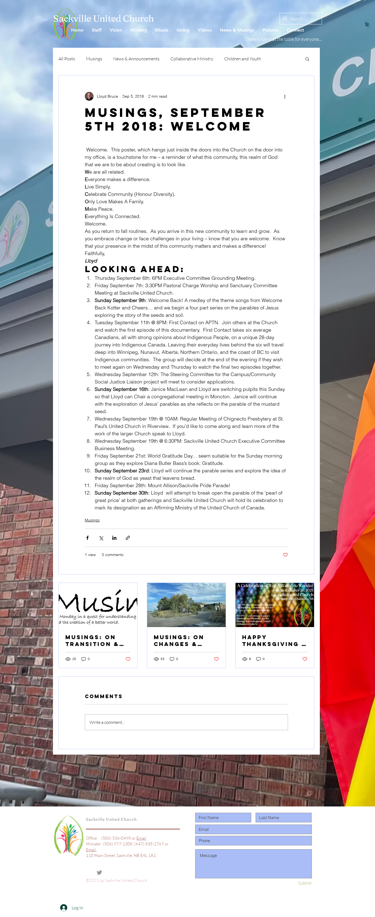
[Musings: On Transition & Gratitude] (98, 605)
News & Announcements (136, 58)
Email (141, 838)
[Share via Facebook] (87, 537)
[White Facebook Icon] (89, 872)
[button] (307, 59)
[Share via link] (127, 537)
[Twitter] (99, 872)
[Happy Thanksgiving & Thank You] (275, 605)
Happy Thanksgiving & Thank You (274, 640)
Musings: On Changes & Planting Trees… (179, 640)
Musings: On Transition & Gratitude (92, 640)
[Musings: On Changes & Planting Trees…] (186, 605)
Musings (94, 58)
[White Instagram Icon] (109, 872)
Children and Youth (242, 58)
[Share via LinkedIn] (114, 537)
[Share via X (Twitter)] (100, 537)
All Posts (66, 58)
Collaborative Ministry (191, 58)
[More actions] (284, 96)
